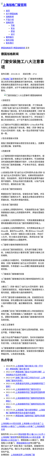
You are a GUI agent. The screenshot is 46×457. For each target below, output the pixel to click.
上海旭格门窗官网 (9, 437)
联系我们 (10, 43)
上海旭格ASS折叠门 (25, 426)
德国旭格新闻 (19, 48)
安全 (13, 28)
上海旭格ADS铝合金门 (31, 423)
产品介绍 (10, 20)
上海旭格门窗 (29, 455)
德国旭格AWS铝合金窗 (31, 437)
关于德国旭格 (12, 14)
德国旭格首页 (7, 48)
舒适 (13, 31)
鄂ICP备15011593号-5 (36, 434)
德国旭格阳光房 (23, 443)
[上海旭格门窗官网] (13, 4)
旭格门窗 (9, 79)
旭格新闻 (10, 17)
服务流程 (10, 40)
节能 (13, 25)
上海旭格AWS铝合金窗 (11, 423)
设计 (13, 34)
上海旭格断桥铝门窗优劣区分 (28, 389)
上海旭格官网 (17, 455)
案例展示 (10, 37)
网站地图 (22, 434)
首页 (8, 11)
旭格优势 (10, 22)
